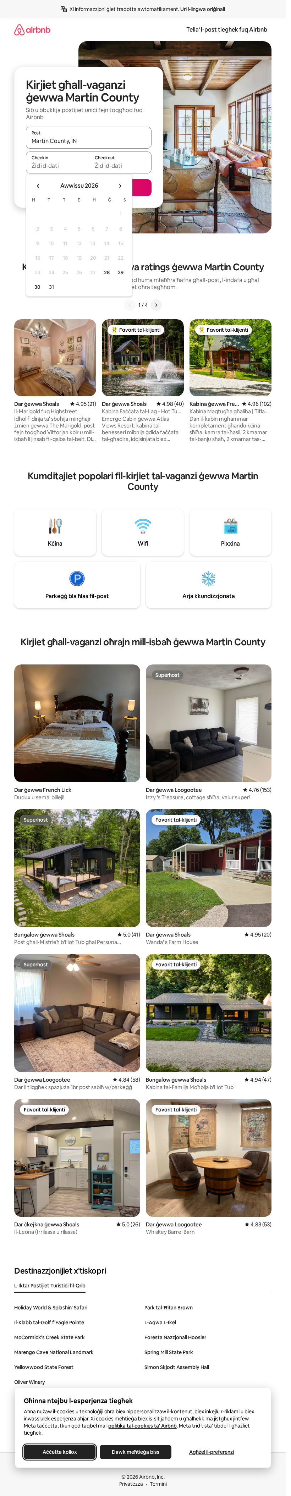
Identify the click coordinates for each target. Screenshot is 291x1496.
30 (37, 287)
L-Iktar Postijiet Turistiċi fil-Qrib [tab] (50, 1285)
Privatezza (131, 1484)
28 (107, 272)
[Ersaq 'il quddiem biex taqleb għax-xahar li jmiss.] (120, 186)
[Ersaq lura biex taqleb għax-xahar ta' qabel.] (38, 186)
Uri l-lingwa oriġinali (202, 9)
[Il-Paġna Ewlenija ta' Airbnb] (32, 29)
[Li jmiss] (156, 305)
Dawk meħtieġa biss (135, 1452)
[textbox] (57, 165)
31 (51, 287)
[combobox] (89, 141)
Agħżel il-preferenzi (211, 1452)
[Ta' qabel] (130, 305)
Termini (158, 1484)
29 (120, 272)
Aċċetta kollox (59, 1452)
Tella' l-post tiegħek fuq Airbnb (226, 29)
